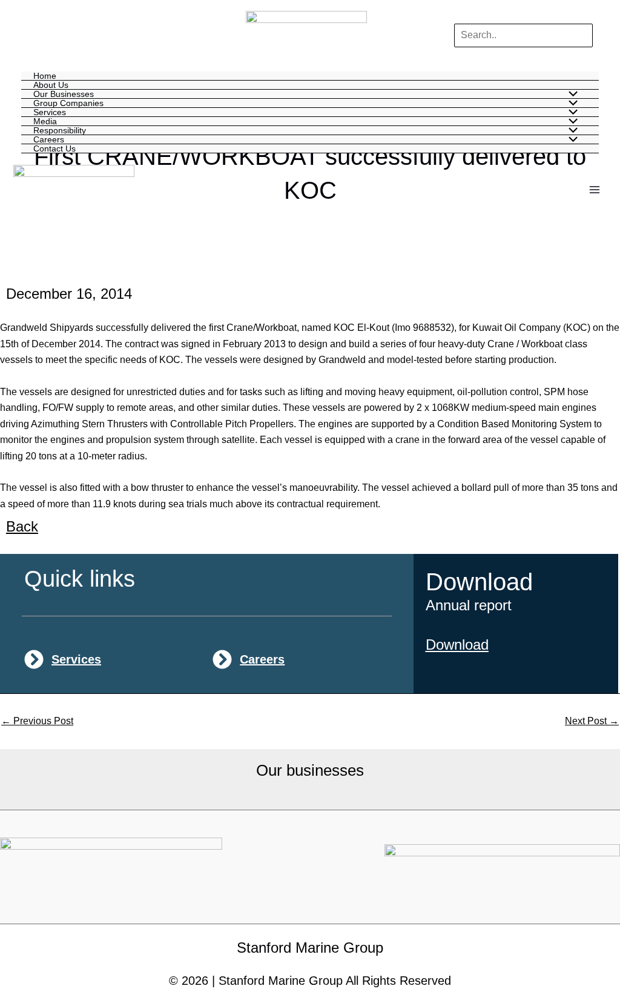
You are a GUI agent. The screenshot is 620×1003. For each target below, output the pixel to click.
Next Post (592, 721)
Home (44, 76)
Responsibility (59, 130)
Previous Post (37, 721)
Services (49, 112)
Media (45, 121)
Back (22, 526)
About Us (50, 85)
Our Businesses (63, 94)
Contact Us (54, 148)
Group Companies (68, 103)
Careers (48, 139)
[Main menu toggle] (594, 189)
